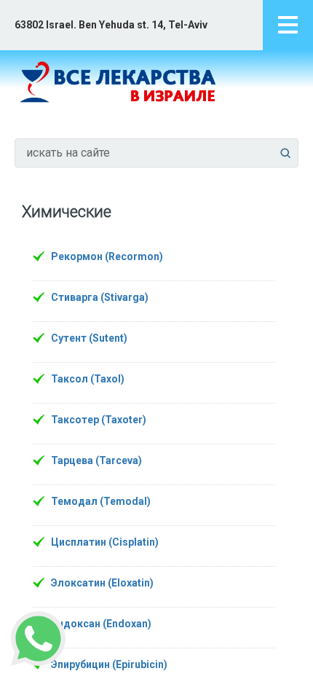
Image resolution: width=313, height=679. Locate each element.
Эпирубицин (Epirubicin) (109, 664)
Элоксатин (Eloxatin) (102, 583)
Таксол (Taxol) (87, 379)
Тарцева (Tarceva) (96, 460)
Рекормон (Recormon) (107, 256)
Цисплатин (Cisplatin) (105, 542)
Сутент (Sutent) (89, 338)
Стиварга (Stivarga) (99, 297)
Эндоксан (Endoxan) (101, 623)
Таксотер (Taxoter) (98, 419)
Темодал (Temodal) (101, 501)
